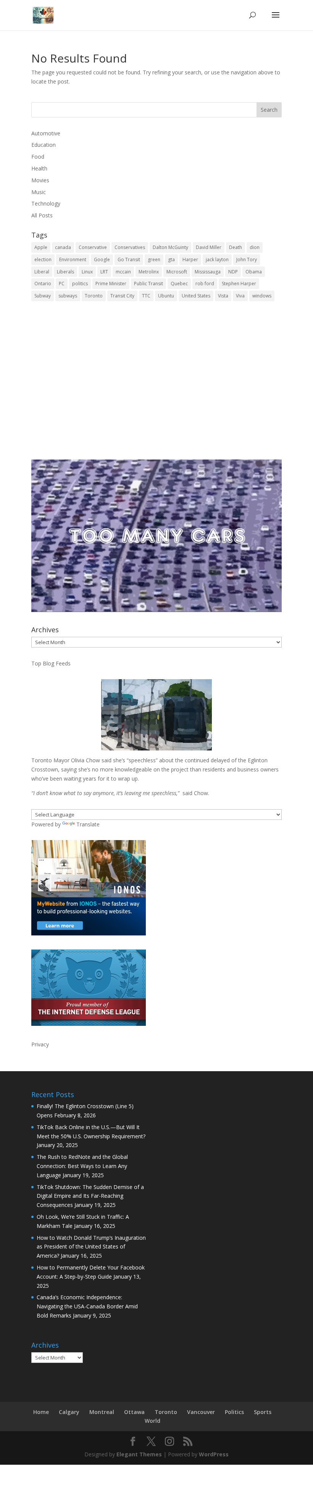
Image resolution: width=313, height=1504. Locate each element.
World (152, 1420)
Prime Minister (110, 283)
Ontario (42, 283)
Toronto (94, 295)
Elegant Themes (139, 1454)
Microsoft (176, 271)
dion (255, 247)
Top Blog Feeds (51, 663)
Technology (45, 203)
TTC (146, 295)
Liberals (65, 271)
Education (43, 144)
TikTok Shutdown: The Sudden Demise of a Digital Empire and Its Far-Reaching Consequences (90, 1196)
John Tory (246, 259)
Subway (42, 295)
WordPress (214, 1454)
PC (62, 283)
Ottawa (134, 1412)
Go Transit (129, 259)
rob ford (204, 283)
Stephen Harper (239, 283)
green (154, 259)
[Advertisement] (156, 386)
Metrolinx (149, 271)
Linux (87, 271)
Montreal (101, 1412)
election (43, 259)
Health (39, 168)
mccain (123, 271)
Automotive (45, 133)
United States (196, 295)
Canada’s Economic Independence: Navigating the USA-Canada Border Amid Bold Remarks (87, 1306)
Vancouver (201, 1412)
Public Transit (148, 283)
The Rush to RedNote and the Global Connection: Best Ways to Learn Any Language (82, 1166)
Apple (40, 247)
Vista (223, 295)
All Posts (42, 215)
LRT (104, 271)
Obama (253, 271)
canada (63, 247)
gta (171, 259)
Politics (234, 1412)
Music (38, 192)
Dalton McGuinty (170, 247)
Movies (40, 180)
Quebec (179, 283)
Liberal (41, 271)
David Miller (208, 247)
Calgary (69, 1412)
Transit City (122, 295)
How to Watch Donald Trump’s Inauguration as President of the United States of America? (91, 1247)
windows (261, 295)
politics (80, 283)
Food (37, 156)
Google (102, 259)
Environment (72, 259)
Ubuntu (166, 295)
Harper (190, 259)
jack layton (217, 259)
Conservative (93, 247)
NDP (233, 271)
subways (67, 295)
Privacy (40, 1044)
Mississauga (208, 271)
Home (41, 1412)
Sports (262, 1412)
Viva (240, 295)
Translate (88, 824)
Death (235, 247)
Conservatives (130, 247)
